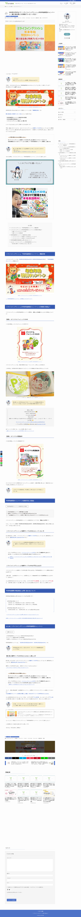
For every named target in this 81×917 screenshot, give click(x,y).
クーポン (25, 738)
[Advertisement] (30, 61)
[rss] (72, 0)
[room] (70, 0)
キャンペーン (21, 738)
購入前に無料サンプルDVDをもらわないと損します (22, 243)
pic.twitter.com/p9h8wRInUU (39, 421)
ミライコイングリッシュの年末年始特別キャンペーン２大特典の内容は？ (26, 229)
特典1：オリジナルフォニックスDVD (19, 231)
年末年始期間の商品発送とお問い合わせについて (21, 240)
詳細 (22, 298)
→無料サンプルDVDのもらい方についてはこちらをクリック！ (21, 684)
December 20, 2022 (41, 424)
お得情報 (16, 738)
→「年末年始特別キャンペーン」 (13, 298)
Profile (67, 34)
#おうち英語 (30, 421)
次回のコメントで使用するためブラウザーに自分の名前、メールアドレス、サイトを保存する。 (26, 887)
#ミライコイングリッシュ (21, 421)
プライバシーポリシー (37, 913)
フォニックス (35, 738)
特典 (43, 738)
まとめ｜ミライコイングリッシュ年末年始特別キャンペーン (23, 242)
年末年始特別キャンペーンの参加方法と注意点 (21, 234)
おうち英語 (8, 16)
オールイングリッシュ (10, 738)
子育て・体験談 (62, 119)
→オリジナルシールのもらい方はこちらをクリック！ (17, 667)
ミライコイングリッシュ (14, 16)
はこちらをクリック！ (27, 298)
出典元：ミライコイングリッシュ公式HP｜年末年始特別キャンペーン (30, 107)
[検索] (75, 0)
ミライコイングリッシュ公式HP (28, 552)
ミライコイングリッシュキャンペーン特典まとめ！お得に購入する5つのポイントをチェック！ (35, 712)
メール (8, 878)
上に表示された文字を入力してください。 (15, 892)
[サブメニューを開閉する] (75, 112)
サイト (8, 882)
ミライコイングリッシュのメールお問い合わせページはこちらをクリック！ (23, 614)
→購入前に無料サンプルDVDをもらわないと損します (24, 151)
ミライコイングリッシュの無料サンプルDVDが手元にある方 (23, 238)
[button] (8, 758)
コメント (9, 857)
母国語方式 (40, 738)
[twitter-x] (69, 0)
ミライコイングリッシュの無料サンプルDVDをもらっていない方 (24, 236)
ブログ (61, 117)
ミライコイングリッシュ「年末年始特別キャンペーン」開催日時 (24, 227)
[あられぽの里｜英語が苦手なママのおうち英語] (9, 3)
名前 (8, 873)
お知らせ (61, 114)
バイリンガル (30, 738)
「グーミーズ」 (40, 397)
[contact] (74, 0)
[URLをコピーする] (51, 758)
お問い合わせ (45, 913)
